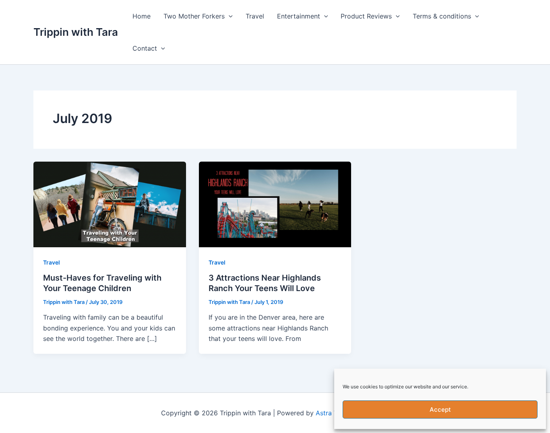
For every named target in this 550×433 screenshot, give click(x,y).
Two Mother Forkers (194, 16)
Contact (144, 48)
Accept (440, 409)
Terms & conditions (442, 16)
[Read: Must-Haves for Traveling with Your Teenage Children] (109, 204)
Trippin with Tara (75, 32)
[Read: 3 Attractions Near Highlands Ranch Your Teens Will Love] (275, 204)
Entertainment (298, 16)
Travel (255, 16)
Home (141, 16)
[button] (229, 16)
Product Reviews (366, 16)
